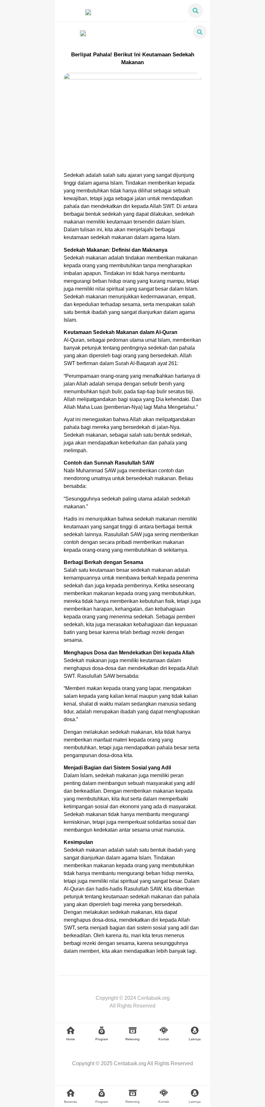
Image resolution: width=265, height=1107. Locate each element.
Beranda (70, 1101)
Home (70, 1039)
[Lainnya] (195, 1030)
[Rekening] (133, 1030)
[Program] (102, 1030)
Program (101, 1039)
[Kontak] (164, 1030)
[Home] (71, 1030)
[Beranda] (71, 1093)
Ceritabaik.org (130, 1063)
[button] (195, 10)
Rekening (132, 1039)
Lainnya (195, 1039)
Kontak (163, 1039)
